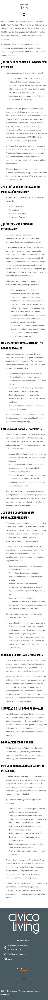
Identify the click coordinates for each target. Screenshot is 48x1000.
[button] (24, 14)
